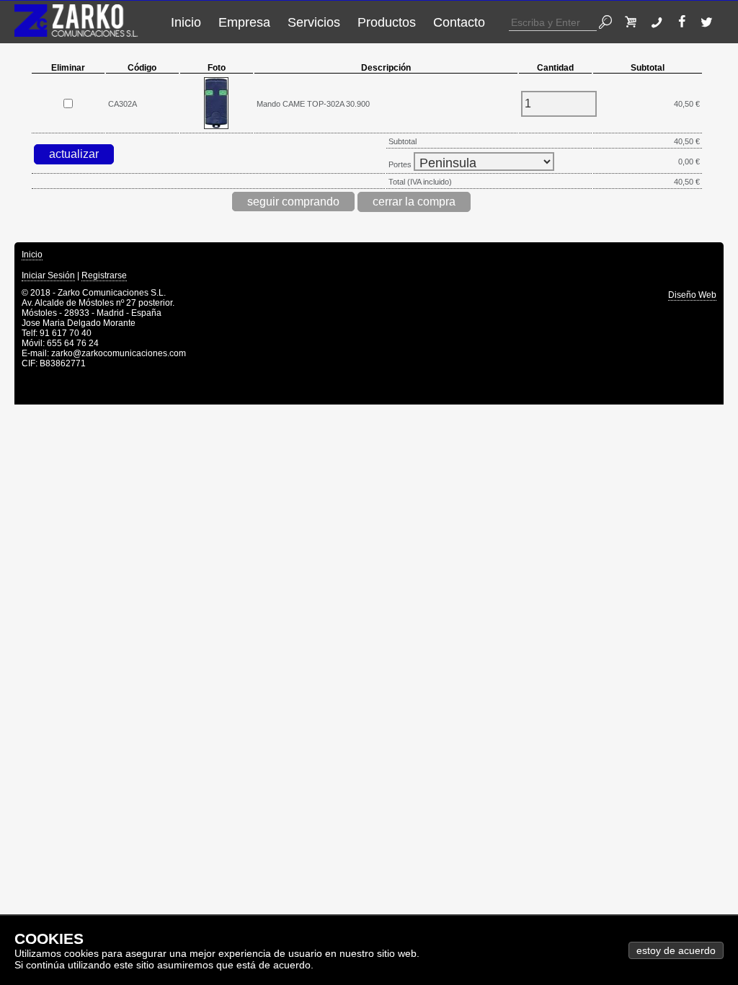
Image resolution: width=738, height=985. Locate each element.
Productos (386, 22)
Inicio (186, 22)
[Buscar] (609, 22)
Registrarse (104, 275)
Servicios (314, 22)
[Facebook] (685, 22)
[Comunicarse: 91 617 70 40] (659, 22)
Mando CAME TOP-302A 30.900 (313, 104)
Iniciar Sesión (48, 275)
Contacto (459, 22)
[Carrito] (634, 22)
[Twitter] (710, 22)
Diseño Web (692, 295)
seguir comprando (293, 201)
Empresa (244, 22)
